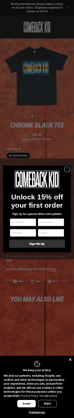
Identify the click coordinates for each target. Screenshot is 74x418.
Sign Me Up (37, 243)
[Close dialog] (67, 169)
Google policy (48, 395)
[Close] (70, 360)
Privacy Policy (29, 395)
